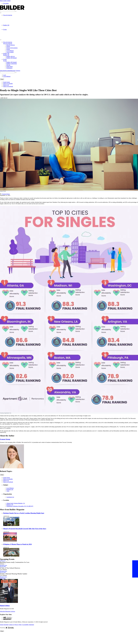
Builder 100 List (10, 26)
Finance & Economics (12, 19)
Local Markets (10, 22)
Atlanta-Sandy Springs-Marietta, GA (15, 503)
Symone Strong (6, 194)
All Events (2, 578)
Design (8, 18)
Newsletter (6, 3)
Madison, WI (9, 504)
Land (4, 75)
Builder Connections (11, 32)
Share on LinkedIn (8, 83)
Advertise (5, 624)
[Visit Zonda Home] (7, 628)
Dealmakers (9, 36)
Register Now (3, 565)
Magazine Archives (15, 70)
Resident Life (9, 489)
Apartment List (10, 497)
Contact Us (11, 624)
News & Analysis (7, 15)
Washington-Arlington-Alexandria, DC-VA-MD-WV (19, 506)
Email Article (6, 82)
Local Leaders (10, 23)
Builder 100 (6, 25)
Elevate (8, 33)
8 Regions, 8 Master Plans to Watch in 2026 (17, 544)
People (8, 21)
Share (2, 79)
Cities (7, 491)
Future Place (9, 35)
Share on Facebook (8, 86)
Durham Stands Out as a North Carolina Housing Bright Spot (23, 513)
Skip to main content (5, 0)
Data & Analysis (10, 16)
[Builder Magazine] (12, 9)
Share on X (6, 85)
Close (2, 631)
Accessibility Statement (28, 624)
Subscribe (2, 70)
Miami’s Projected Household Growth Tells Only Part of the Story (24, 528)
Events (5, 29)
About (1, 624)
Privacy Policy (18, 624)
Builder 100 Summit (11, 28)
